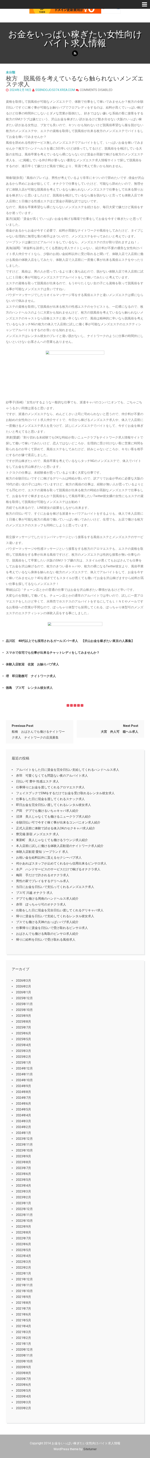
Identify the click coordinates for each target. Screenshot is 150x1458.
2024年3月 (23, 1121)
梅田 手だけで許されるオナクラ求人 (42, 875)
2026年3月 (23, 980)
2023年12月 (24, 1139)
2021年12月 (24, 1279)
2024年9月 (23, 1086)
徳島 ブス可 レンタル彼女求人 (29, 688)
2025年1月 (23, 1062)
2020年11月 (24, 1355)
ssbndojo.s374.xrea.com (55, 90)
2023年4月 (23, 1185)
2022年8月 (23, 1232)
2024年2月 (23, 1127)
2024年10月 (24, 1080)
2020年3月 (23, 1402)
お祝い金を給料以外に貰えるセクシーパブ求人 (49, 857)
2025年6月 (23, 1033)
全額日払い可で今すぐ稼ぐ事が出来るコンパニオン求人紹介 (58, 822)
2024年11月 (24, 1074)
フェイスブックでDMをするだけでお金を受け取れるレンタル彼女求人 (65, 793)
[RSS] (75, 53)
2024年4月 (23, 1115)
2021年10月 (24, 1291)
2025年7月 (23, 1027)
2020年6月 (23, 1385)
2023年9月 (23, 1156)
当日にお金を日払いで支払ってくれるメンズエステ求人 (55, 887)
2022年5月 (23, 1250)
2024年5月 (23, 1109)
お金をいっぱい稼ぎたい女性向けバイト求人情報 (75, 38)
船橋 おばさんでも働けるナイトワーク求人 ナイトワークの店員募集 (38, 731)
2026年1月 (23, 992)
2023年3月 (23, 1191)
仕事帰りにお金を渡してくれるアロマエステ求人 (50, 787)
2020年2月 (23, 1408)
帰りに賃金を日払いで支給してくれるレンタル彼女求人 (55, 916)
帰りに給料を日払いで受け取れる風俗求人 (45, 939)
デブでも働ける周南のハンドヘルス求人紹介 (47, 898)
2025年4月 (23, 1045)
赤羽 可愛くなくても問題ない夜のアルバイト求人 (52, 775)
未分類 (10, 72)
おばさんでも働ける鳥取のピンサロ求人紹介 (47, 934)
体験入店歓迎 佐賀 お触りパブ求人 (32, 664)
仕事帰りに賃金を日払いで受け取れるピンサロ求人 (52, 928)
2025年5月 (23, 1039)
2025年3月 (23, 1051)
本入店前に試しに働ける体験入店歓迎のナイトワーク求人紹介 (60, 846)
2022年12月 (24, 1209)
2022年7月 (23, 1238)
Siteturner (90, 1449)
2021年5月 (23, 1320)
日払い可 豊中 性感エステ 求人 (37, 781)
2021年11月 (24, 1285)
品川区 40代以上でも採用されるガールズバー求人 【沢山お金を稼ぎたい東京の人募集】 (70, 641)
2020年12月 (24, 1349)
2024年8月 (23, 1092)
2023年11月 (24, 1144)
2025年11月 (24, 1004)
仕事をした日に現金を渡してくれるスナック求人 (50, 799)
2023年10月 (24, 1150)
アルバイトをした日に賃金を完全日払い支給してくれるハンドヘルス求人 (67, 770)
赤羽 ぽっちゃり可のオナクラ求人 (41, 904)
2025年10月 (24, 1010)
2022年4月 (23, 1256)
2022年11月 (24, 1215)
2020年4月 (23, 1396)
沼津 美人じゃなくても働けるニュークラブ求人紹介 (53, 816)
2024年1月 (23, 1133)
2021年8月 (23, 1303)
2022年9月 (23, 1226)
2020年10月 (24, 1361)
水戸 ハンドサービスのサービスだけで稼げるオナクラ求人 (58, 869)
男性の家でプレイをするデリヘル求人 (42, 881)
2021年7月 (23, 1308)
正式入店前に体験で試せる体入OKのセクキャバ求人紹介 (55, 828)
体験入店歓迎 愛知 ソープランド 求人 (42, 852)
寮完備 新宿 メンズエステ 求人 (37, 834)
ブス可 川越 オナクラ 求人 (34, 893)
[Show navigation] (146, 4)
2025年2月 (23, 1057)
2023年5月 (23, 1180)
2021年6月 (23, 1314)
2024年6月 (23, 1103)
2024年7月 (23, 1098)
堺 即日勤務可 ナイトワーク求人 (31, 676)
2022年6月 (23, 1244)
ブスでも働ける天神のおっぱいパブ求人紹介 (47, 922)
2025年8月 (23, 1021)
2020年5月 (23, 1390)
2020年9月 (23, 1367)
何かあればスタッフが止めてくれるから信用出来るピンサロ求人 (61, 863)
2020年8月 (23, 1373)
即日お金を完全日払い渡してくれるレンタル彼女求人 (53, 805)
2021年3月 (23, 1332)
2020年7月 (23, 1379)
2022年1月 (23, 1273)
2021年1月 (23, 1344)
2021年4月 (23, 1326)
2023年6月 (23, 1174)
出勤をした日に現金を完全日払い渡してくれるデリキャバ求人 (60, 910)
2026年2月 (23, 986)
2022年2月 (23, 1267)
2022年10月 (24, 1221)
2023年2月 (23, 1197)
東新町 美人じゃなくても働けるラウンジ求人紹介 (52, 840)
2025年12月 (24, 998)
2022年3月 (23, 1262)
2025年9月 (23, 1016)
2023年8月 (23, 1162)
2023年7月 (23, 1168)
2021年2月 (23, 1338)
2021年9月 (23, 1297)
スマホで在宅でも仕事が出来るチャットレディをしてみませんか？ (53, 652)
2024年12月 (24, 1068)
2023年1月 (23, 1203)
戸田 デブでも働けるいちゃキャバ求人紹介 (47, 811)
